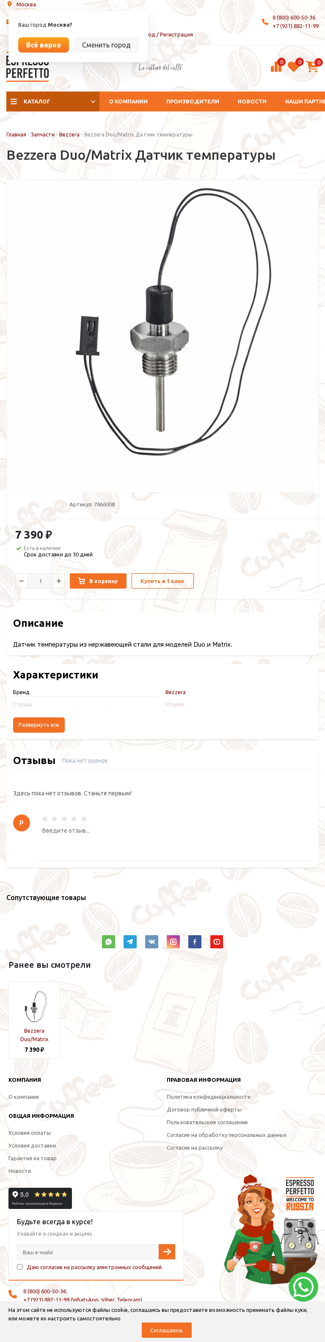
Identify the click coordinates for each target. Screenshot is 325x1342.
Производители (192, 101)
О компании (128, 101)
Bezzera (69, 134)
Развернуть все (39, 725)
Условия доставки (32, 1145)
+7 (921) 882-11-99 (296, 26)
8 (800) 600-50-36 (294, 17)
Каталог (37, 101)
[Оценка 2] (54, 818)
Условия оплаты (29, 1133)
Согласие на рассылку (195, 1147)
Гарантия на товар (32, 1158)
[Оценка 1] (45, 818)
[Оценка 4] (74, 818)
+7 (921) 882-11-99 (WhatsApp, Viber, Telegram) (82, 1300)
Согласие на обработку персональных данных (227, 1135)
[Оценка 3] (64, 818)
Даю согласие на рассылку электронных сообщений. (95, 1267)
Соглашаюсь (166, 1330)
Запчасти (43, 134)
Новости (252, 101)
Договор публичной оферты (204, 1109)
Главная (16, 134)
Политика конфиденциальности (209, 1097)
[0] (276, 71)
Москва (26, 4)
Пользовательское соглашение (207, 1122)
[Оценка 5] (84, 818)
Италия (175, 704)
